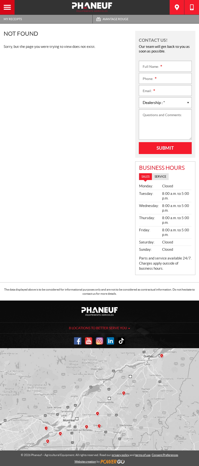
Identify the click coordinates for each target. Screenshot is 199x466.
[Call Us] (191, 7)
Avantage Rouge (115, 19)
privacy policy (120, 455)
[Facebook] (77, 341)
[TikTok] (121, 341)
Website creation (85, 461)
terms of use (142, 455)
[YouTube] (88, 341)
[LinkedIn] (110, 341)
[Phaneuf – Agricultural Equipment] (92, 7)
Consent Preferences (165, 455)
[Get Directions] (177, 7)
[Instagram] (99, 341)
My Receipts (13, 19)
